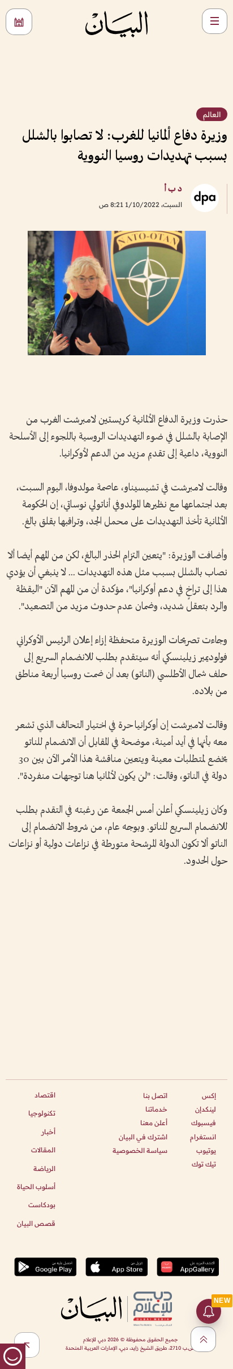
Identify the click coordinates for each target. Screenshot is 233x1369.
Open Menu (214, 21)
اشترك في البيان (143, 1137)
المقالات (43, 1150)
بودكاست (41, 1204)
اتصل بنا (155, 1095)
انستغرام (203, 1137)
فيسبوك (203, 1122)
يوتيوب (206, 1150)
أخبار (48, 1131)
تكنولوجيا (41, 1113)
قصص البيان (36, 1223)
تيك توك (204, 1164)
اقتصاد (44, 1095)
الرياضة (44, 1168)
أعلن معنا (153, 1122)
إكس (209, 1095)
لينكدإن (205, 1109)
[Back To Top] (203, 1339)
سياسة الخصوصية (140, 1150)
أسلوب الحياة (36, 1186)
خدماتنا (156, 1109)
